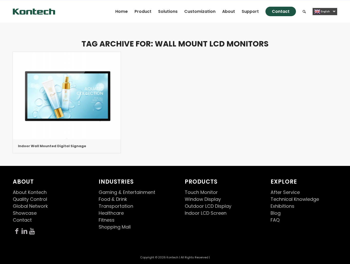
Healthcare (111, 213)
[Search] (304, 11)
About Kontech (30, 192)
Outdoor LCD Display (208, 206)
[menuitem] (121, 11)
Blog (276, 213)
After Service (285, 192)
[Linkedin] (24, 231)
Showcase (25, 213)
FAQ (275, 220)
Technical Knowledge (295, 199)
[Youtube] (32, 231)
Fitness (107, 220)
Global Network (30, 206)
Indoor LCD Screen (206, 213)
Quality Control (30, 199)
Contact (22, 220)
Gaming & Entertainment (127, 192)
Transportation (116, 206)
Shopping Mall (115, 227)
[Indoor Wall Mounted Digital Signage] (67, 95)
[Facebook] (16, 231)
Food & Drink (113, 199)
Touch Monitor (201, 192)
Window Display (203, 199)
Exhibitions (282, 206)
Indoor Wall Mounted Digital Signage (52, 146)
